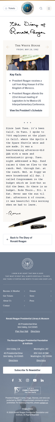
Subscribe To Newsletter (27, 370)
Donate (33, 290)
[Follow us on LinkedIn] (42, 380)
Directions (35, 331)
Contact (6, 305)
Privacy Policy (27, 408)
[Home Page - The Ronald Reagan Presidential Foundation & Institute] (27, 8)
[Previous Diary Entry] (8, 48)
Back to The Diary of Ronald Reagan (21, 239)
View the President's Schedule (26, 110)
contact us (44, 402)
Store (32, 295)
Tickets (11, 8)
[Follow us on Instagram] (27, 380)
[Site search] (41, 8)
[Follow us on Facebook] (13, 380)
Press (32, 300)
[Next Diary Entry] (47, 48)
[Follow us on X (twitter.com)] (20, 380)
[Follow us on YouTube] (35, 380)
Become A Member (11, 290)
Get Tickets (8, 295)
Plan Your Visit (21, 331)
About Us (7, 300)
